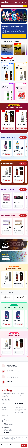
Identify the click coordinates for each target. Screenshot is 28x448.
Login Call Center (5, 410)
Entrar (23, 445)
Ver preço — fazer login (8, 128)
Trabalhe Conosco (5, 409)
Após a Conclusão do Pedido (20, 409)
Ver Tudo (23, 137)
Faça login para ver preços (14, 19)
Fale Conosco (5, 432)
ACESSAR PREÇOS (14, 36)
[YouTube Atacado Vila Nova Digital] (9, 400)
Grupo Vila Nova (5, 406)
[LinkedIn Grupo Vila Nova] (6, 400)
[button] (14, 16)
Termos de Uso (18, 406)
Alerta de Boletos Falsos (19, 412)
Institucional (4, 407)
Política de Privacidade (19, 410)
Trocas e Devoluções (19, 407)
